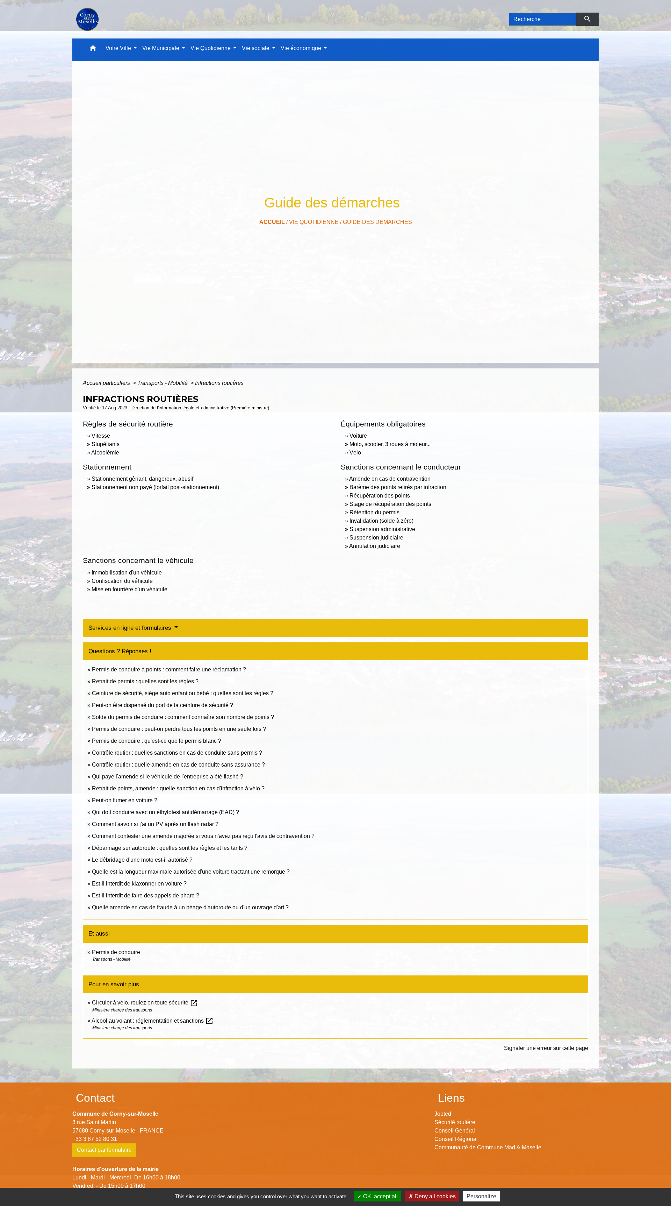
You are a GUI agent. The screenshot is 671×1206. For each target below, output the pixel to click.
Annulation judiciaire (374, 546)
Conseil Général (454, 1131)
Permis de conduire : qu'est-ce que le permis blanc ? (156, 741)
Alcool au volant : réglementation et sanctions (153, 1021)
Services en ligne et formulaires (130, 628)
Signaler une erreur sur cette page (546, 1048)
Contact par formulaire (104, 1150)
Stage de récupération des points (390, 504)
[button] (93, 49)
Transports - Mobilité (163, 383)
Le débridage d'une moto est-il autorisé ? (142, 860)
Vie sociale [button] (256, 48)
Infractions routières (219, 383)
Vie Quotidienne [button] (211, 48)
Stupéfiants (106, 444)
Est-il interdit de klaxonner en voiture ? (139, 884)
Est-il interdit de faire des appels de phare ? (145, 895)
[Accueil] (91, 19)
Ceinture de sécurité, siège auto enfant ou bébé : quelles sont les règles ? (182, 693)
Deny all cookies (434, 1196)
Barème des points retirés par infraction (397, 487)
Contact (95, 1098)
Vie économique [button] (302, 48)
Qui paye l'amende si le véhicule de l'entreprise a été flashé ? (167, 777)
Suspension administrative (382, 529)
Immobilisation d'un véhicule (127, 573)
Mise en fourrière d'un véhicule (129, 589)
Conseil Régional (456, 1139)
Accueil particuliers (107, 383)
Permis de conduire (116, 952)
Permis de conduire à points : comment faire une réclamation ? (169, 669)
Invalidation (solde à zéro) (381, 521)
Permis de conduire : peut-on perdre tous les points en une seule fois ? (179, 729)
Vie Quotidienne (314, 222)
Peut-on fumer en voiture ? (124, 800)
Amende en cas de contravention (390, 479)
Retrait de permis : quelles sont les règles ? (145, 681)
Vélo (355, 453)
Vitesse (101, 436)
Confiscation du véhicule (122, 581)
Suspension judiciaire (376, 538)
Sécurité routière (454, 1122)
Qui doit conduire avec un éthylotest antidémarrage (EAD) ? (165, 812)
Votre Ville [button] (119, 48)
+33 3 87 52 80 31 (94, 1139)
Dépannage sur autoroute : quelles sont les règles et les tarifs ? (169, 848)
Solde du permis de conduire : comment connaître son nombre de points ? (183, 717)
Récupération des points (379, 496)
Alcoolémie (105, 453)
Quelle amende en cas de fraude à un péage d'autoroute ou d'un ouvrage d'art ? (190, 907)
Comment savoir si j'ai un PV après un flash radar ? (155, 824)
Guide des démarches (377, 222)
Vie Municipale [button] (161, 48)
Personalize (481, 1196)
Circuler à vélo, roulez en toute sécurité (145, 1003)
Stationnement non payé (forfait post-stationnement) (155, 487)
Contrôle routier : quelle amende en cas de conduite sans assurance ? (178, 765)
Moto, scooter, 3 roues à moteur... (390, 444)
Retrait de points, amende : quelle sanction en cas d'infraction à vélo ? (178, 788)
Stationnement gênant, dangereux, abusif (142, 479)
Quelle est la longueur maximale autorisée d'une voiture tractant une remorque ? (191, 872)
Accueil (272, 222)
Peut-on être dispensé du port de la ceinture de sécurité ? (162, 705)
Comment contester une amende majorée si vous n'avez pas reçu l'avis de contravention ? (203, 836)
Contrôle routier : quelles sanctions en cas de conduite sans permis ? (177, 753)
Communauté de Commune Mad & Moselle (487, 1147)
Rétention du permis (374, 512)
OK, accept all (380, 1196)
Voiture (358, 436)
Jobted (442, 1114)
